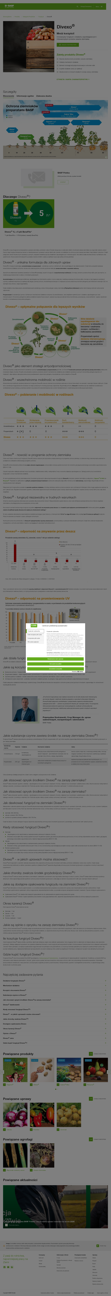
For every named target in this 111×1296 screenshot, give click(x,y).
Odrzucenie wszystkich (55, 664)
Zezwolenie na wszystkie (55, 669)
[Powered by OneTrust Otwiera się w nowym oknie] (78, 672)
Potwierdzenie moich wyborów (55, 659)
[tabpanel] (65, 646)
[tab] (35, 631)
